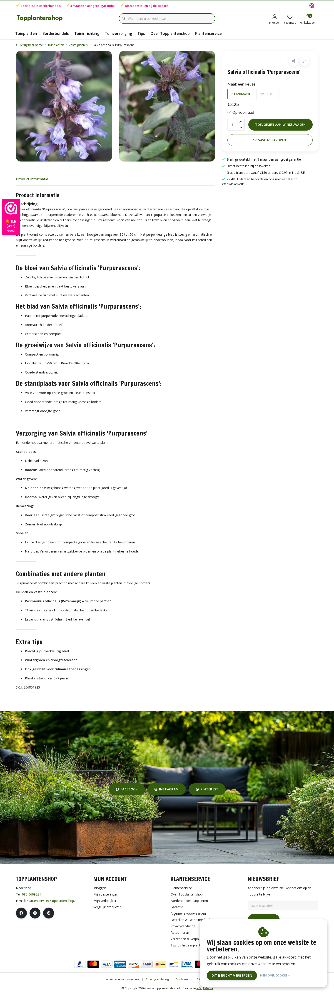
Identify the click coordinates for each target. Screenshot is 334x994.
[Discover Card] (133, 964)
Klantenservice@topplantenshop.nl (52, 900)
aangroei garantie (100, 6)
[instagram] (35, 913)
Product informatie (32, 179)
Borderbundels (50, 6)
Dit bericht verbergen (232, 975)
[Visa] (106, 964)
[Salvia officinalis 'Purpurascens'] (64, 106)
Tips (141, 33)
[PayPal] (80, 964)
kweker (162, 6)
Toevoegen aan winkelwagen (280, 124)
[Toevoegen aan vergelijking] (304, 61)
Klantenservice (208, 33)
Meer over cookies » (275, 975)
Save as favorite (272, 140)
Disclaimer (183, 979)
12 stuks (267, 94)
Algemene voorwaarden (122, 979)
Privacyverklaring (157, 979)
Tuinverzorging (118, 33)
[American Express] (120, 964)
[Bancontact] (173, 964)
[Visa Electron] (187, 964)
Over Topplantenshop (170, 33)
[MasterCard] (93, 964)
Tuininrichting (86, 33)
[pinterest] (48, 913)
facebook (129, 789)
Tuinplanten (26, 33)
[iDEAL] (160, 964)
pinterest (209, 789)
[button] (294, 61)
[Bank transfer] (147, 964)
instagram (169, 789)
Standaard (241, 94)
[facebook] (21, 913)
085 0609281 (31, 894)
